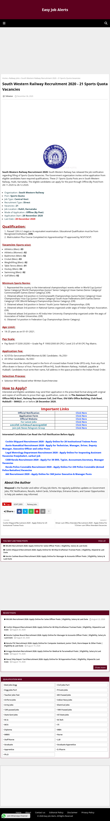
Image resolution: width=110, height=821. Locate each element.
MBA (59, 729)
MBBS (7, 734)
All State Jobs (63, 714)
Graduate (8, 744)
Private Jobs (62, 690)
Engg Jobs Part (10, 690)
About (28, 812)
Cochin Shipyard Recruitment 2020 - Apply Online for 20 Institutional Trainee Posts (51, 441)
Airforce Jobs (10, 700)
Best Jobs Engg (10, 685)
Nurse (59, 734)
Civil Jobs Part (63, 685)
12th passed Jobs (11, 709)
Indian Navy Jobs (64, 700)
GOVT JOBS (18, 504)
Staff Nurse (9, 739)
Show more (100, 667)
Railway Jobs (14, 78)
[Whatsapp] (31, 511)
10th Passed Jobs (64, 709)
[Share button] (48, 511)
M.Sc (6, 719)
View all (102, 540)
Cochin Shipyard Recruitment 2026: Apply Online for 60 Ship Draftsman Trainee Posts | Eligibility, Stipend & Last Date (53, 551)
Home (5, 78)
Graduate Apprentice (66, 744)
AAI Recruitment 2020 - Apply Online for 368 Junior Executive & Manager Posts (48, 474)
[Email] (42, 511)
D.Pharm (61, 749)
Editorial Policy (56, 812)
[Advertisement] (55, 50)
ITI (58, 724)
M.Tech (60, 719)
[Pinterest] (37, 511)
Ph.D (6, 754)
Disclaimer (72, 812)
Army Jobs (8, 705)
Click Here (81, 412)
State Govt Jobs (11, 714)
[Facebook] (19, 511)
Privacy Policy (87, 812)
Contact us (40, 812)
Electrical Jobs (63, 705)
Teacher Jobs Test (11, 695)
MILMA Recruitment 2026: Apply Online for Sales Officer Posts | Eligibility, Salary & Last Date (46, 546)
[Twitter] (25, 511)
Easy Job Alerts (55, 9)
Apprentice (9, 749)
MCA (6, 724)
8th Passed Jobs (64, 695)
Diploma (8, 729)
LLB (58, 739)
